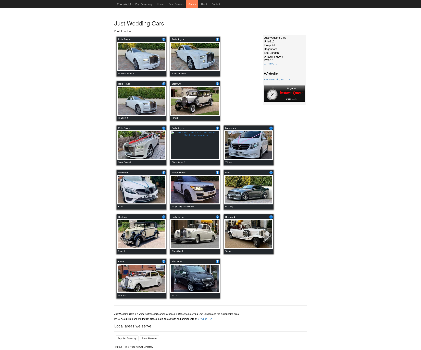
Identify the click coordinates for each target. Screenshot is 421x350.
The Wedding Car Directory (134, 4)
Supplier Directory (127, 338)
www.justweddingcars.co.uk (277, 79)
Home (160, 4)
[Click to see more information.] (164, 39)
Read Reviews (176, 4)
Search (192, 4)
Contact (216, 4)
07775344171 (270, 64)
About (204, 4)
